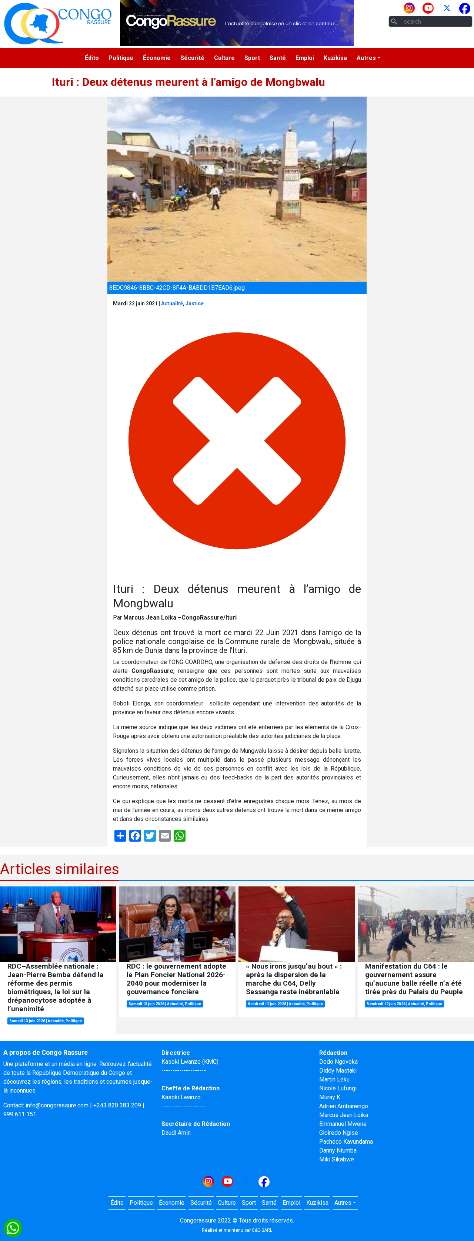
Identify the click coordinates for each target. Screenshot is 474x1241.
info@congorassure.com (57, 1105)
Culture (224, 57)
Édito (92, 57)
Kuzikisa (335, 57)
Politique (121, 57)
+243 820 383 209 (117, 1105)
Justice (195, 303)
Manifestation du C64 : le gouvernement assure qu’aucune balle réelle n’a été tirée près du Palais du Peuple (414, 979)
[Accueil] (57, 23)
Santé (278, 57)
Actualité (172, 303)
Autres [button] (366, 57)
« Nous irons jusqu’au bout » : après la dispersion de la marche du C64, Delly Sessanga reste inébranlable (294, 979)
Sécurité (192, 57)
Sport (252, 57)
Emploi (305, 57)
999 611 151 (19, 1114)
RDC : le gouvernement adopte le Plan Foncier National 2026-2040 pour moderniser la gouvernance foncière (176, 979)
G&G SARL (262, 1230)
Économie (157, 57)
